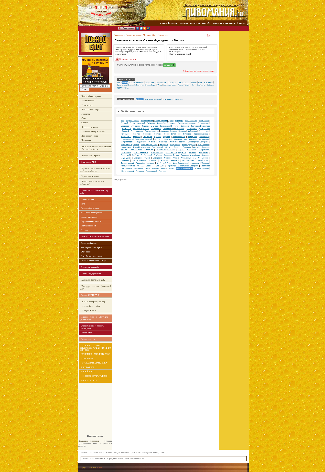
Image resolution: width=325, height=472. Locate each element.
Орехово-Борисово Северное (178, 147)
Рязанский (125, 155)
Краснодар (208, 82)
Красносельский (201, 134)
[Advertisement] (93, 406)
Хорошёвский (147, 166)
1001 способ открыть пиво (94, 376)
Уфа (193, 85)
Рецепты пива (87, 105)
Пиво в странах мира (90, 109)
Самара (187, 85)
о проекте (243, 23)
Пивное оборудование (90, 208)
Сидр (83, 118)
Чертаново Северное (189, 166)
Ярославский (151, 171)
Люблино (158, 139)
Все (118, 82)
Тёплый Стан (202, 160)
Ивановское (204, 131)
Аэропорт (179, 121)
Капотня (136, 134)
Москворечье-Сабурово (198, 142)
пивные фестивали (169, 23)
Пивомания (119, 35)
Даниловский (191, 129)
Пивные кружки (87, 199)
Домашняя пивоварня (89, 441)
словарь (184, 23)
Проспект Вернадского (176, 152)
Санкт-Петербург (136, 82)
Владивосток (161, 82)
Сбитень (84, 123)
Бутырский (135, 126)
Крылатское (126, 137)
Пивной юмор (88, 372)
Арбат (171, 121)
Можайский (162, 142)
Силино (167, 158)
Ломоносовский (127, 139)
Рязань (180, 85)
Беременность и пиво (90, 176)
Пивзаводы (86, 140)
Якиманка (140, 171)
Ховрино (205, 163)
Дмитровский (204, 129)
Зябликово (192, 131)
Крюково (136, 137)
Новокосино (126, 147)
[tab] (165, 111)
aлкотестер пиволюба (200, 23)
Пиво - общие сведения (91, 96)
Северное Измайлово (190, 155)
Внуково (154, 126)
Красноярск (122, 85)
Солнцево (125, 160)
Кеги (83, 204)
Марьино (193, 139)
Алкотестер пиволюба (90, 267)
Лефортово (192, 137)
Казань (194, 82)
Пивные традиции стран (91, 273)
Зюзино (182, 131)
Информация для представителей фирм (198, 71)
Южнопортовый (127, 171)
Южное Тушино (202, 168)
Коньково (147, 134)
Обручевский (157, 147)
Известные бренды (88, 243)
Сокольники (203, 158)
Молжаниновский (177, 142)
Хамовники (194, 163)
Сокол (176, 158)
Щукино (155, 168)
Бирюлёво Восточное (166, 123)
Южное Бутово (167, 168)
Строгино (153, 160)
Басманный (204, 121)
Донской (125, 131)
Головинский (168, 129)
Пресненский (156, 152)
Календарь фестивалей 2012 (93, 280)
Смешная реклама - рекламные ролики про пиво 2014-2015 (95, 348)
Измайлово (126, 134)
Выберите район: (133, 111)
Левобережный (178, 137)
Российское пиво (88, 101)
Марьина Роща (180, 139)
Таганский (164, 160)
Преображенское (141, 152)
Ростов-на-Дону (169, 85)
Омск (159, 85)
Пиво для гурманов (89, 127)
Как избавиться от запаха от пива (95, 236)
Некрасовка (175, 144)
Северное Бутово (171, 155)
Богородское (203, 123)
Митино (151, 142)
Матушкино (204, 139)
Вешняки (145, 126)
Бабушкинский (191, 121)
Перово (181, 150)
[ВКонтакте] (137, 28)
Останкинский (136, 150)
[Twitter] (141, 28)
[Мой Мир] (148, 28)
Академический (132, 121)
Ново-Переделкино (141, 147)
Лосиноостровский (144, 139)
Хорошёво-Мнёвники (130, 166)
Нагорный (163, 144)
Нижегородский (189, 144)
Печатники (191, 150)
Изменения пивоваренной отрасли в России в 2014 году (95, 148)
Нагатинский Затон (149, 144)
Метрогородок (127, 142)
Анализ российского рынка (92, 247)
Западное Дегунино (168, 131)
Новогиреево (203, 144)
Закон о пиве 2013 (88, 162)
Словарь (84, 230)
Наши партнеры (89, 380)
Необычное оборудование (91, 212)
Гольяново (179, 129)
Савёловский (146, 155)
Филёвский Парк (164, 163)
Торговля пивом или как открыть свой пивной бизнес (95, 169)
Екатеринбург (183, 82)
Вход (209, 35)
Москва (146, 35)
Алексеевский (147, 121)
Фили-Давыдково (180, 163)
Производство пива (89, 136)
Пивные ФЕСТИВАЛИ (90, 295)
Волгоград (172, 82)
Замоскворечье (152, 131)
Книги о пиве (87, 367)
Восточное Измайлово (200, 126)
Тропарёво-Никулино (145, 163)
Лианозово (204, 137)
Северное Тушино (142, 158)
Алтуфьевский (160, 121)
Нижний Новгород (136, 85)
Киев (200, 82)
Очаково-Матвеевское (165, 150)
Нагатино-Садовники (130, 144)
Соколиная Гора (188, 158)
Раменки (192, 152)
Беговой (124, 123)
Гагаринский (156, 129)
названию (178, 99)
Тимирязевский (127, 163)
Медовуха (85, 114)
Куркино (166, 137)
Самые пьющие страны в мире (93, 260)
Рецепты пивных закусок (91, 221)
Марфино (168, 139)
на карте (168, 65)
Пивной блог (86, 333)
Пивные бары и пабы (90, 306)
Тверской (175, 160)
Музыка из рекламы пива (94, 363)
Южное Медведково (160, 35)
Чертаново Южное (142, 168)
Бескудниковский (137, 123)
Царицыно (160, 166)
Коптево (157, 134)
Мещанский (141, 142)
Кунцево (157, 137)
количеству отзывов (153, 99)
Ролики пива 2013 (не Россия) (95, 354)
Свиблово (158, 155)
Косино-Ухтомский (172, 134)
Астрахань (149, 82)
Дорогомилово (137, 131)
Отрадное (149, 150)
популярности (168, 99)
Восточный (126, 129)
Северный (157, 158)
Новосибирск (150, 85)
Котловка (187, 134)
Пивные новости (88, 339)
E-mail (99, 467)
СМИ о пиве (86, 252)
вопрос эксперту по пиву (224, 23)
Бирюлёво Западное (187, 123)
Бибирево (151, 123)
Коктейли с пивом (88, 226)
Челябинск (201, 85)
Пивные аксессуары (89, 217)
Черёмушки (172, 166)
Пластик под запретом (90, 155)
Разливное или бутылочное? (93, 131)
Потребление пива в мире (91, 256)
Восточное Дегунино (180, 126)
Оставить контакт (128, 59)
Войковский (165, 126)
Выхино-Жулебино (141, 129)
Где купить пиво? (88, 310)
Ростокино (203, 152)
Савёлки (135, 155)
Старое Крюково (139, 160)
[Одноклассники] (145, 28)
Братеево (125, 126)
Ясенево (162, 171)
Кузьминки (147, 137)
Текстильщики (188, 160)
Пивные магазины (133, 35)
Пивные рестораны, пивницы (93, 301)
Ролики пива (87, 358)
